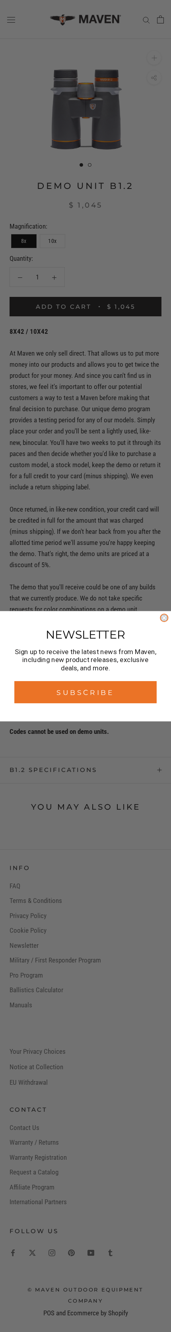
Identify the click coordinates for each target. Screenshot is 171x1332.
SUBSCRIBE (85, 692)
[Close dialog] (164, 618)
